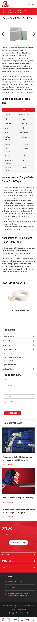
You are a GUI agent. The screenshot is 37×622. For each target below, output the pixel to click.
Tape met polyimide (9, 336)
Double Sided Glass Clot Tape (18, 310)
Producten (11, 10)
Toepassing (7, 561)
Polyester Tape (7, 341)
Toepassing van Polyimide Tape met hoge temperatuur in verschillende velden (17, 458)
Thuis (4, 10)
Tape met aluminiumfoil (10, 365)
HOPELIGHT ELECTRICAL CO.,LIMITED (21, 605)
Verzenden (13, 413)
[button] (34, 34)
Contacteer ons (10, 576)
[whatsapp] (3, 620)
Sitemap (13, 609)
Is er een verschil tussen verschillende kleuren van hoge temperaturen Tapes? (19, 511)
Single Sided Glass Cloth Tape (13, 12)
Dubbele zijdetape (8, 369)
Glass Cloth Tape (21, 10)
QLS (3, 567)
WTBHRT (5, 555)
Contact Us (17, 543)
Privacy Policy (22, 609)
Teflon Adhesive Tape (9, 349)
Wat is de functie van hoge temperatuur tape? (19, 498)
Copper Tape (7, 345)
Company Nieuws (13, 423)
